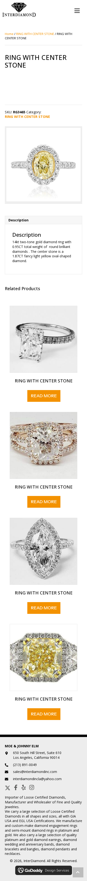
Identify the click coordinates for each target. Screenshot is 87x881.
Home (9, 34)
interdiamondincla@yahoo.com (37, 779)
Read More (44, 395)
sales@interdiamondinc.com (35, 771)
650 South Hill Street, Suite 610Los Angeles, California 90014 (37, 755)
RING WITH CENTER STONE (35, 34)
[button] (7, 787)
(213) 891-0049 (25, 764)
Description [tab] (18, 220)
